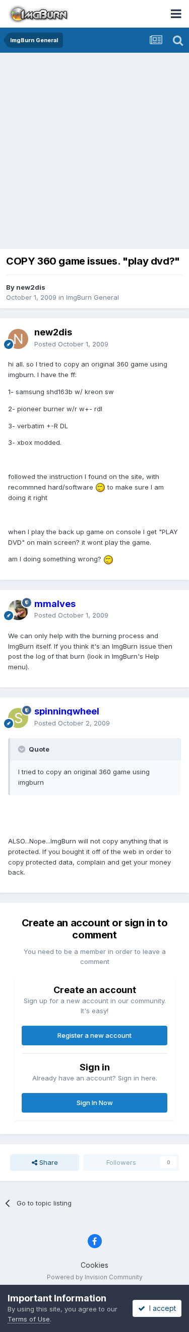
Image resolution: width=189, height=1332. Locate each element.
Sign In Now (95, 1103)
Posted (71, 344)
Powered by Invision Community (95, 1277)
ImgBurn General (92, 297)
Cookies (94, 1265)
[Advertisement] (94, 152)
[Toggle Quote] (22, 749)
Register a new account (94, 1035)
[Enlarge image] (100, 487)
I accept (160, 1308)
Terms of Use (29, 1319)
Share (47, 1162)
